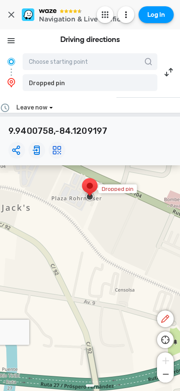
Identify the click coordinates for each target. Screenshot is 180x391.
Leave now (31, 107)
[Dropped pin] (90, 190)
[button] (90, 82)
